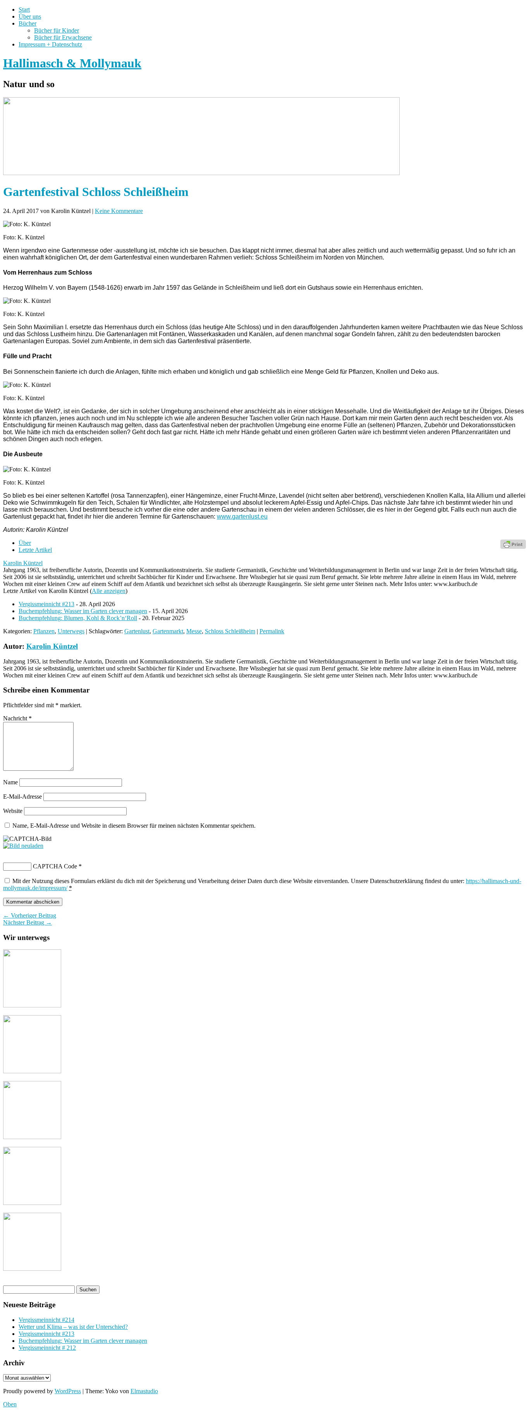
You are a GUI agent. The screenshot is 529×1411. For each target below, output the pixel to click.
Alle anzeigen (108, 591)
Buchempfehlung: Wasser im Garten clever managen (83, 611)
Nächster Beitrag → (27, 922)
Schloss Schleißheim (230, 631)
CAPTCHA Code (55, 866)
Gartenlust (136, 631)
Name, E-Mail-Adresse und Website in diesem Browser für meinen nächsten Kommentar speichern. (134, 825)
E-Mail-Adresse (22, 796)
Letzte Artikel (35, 550)
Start (24, 9)
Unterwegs (71, 631)
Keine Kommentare (119, 211)
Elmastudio (144, 1391)
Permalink (271, 631)
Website (12, 811)
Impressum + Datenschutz (50, 44)
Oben (10, 1404)
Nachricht (17, 718)
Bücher (27, 23)
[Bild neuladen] (23, 845)
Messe (194, 631)
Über (25, 543)
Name (10, 782)
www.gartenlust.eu (242, 516)
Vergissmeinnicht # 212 (47, 1347)
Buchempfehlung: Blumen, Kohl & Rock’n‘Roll (78, 618)
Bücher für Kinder (56, 30)
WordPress (68, 1391)
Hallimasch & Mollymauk (72, 63)
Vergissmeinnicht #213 (46, 604)
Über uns (30, 16)
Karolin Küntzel (23, 563)
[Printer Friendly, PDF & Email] (513, 544)
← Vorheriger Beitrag (29, 915)
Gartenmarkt (168, 631)
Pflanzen (44, 631)
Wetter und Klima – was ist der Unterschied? (73, 1326)
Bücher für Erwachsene (63, 37)
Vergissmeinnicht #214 (46, 1319)
